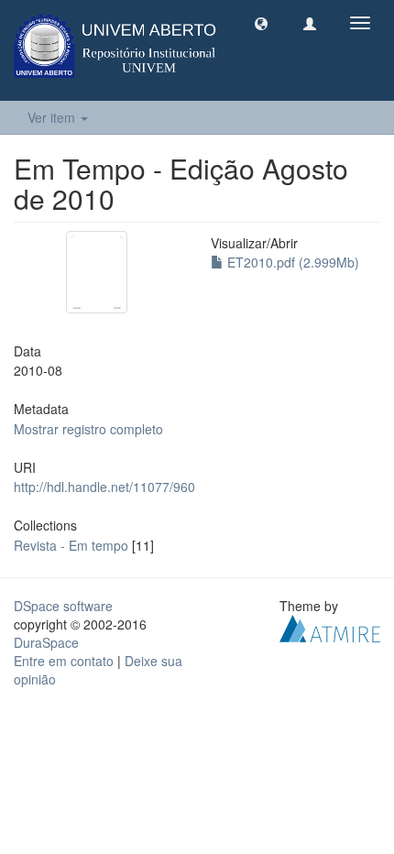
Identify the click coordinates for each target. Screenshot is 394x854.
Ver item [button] (53, 117)
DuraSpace (46, 642)
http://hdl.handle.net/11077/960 (104, 486)
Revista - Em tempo (71, 545)
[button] (261, 22)
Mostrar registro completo (88, 429)
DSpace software (63, 606)
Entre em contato (64, 660)
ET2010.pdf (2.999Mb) (291, 262)
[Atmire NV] (329, 626)
